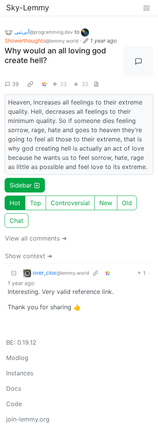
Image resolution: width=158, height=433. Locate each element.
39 (15, 84)
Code (14, 404)
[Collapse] (14, 273)
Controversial (70, 203)
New (105, 203)
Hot (15, 203)
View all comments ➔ (36, 238)
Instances (19, 373)
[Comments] (138, 61)
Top (35, 203)
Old (127, 203)
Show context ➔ (28, 256)
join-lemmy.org (27, 419)
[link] (30, 83)
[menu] (146, 7)
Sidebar (21, 185)
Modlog (17, 358)
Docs (13, 388)
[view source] (96, 84)
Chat (16, 220)
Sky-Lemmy (27, 7)
